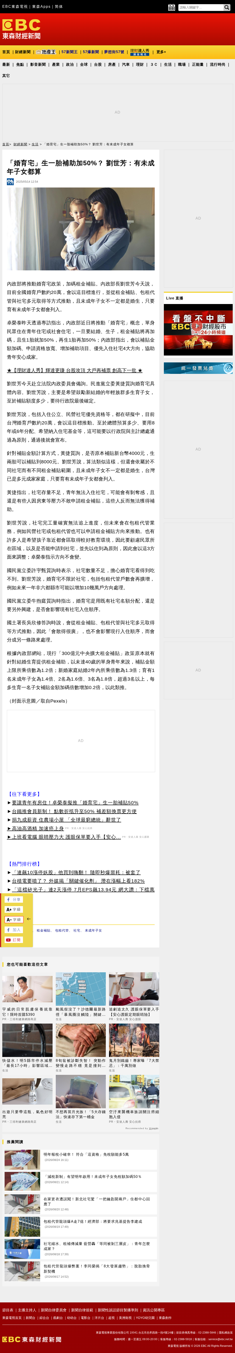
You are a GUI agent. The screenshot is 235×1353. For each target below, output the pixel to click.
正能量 (198, 64)
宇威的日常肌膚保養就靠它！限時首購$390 (27, 1011)
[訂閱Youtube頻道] (14, 942)
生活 (168, 64)
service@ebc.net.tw (220, 1339)
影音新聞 (38, 64)
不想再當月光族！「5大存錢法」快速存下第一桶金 (81, 1114)
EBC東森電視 (15, 6)
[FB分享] (14, 901)
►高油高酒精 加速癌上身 (35, 828)
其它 (6, 76)
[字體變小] (14, 922)
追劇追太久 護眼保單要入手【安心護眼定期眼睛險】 (134, 1011)
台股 (98, 64)
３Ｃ (154, 64)
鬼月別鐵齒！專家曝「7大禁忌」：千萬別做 (134, 1063)
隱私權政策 (226, 1332)
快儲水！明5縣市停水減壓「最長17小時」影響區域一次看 (27, 1063)
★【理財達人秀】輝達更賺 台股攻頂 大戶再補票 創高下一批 (71, 370)
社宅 (76, 930)
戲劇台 (58, 1318)
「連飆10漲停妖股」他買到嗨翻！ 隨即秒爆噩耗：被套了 (76, 872)
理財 (140, 64)
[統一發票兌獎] (198, 373)
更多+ (161, 52)
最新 (6, 64)
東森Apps (41, 6)
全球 (84, 64)
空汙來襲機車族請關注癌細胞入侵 (134, 1114)
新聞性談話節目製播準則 (118, 1310)
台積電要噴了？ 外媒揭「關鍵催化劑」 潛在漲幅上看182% (78, 880)
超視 (111, 1318)
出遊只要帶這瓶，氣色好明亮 (27, 1114)
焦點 (20, 64)
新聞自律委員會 (54, 1310)
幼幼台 (72, 1318)
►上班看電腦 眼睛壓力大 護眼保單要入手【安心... (64, 837)
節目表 (7, 1310)
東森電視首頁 (12, 1318)
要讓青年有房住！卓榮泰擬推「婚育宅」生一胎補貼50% (75, 802)
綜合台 (44, 1318)
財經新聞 (23, 52)
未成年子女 (93, 930)
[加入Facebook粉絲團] (14, 932)
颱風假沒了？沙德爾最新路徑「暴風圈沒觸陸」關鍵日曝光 (81, 1012)
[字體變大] (14, 911)
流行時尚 (218, 64)
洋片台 (99, 1318)
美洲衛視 (125, 1318)
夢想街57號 (114, 52)
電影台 (85, 1318)
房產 (112, 64)
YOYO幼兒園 (145, 1318)
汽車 (126, 64)
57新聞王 (70, 52)
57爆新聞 (91, 52)
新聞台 (30, 1318)
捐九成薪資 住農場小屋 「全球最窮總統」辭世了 (66, 819)
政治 (70, 64)
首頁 (6, 52)
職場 (182, 64)
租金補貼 (43, 930)
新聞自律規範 (82, 1310)
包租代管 (62, 930)
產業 (56, 64)
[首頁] (21, 29)
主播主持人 (27, 1310)
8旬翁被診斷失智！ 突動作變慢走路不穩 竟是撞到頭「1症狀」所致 (81, 1063)
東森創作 (165, 1318)
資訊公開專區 (154, 1310)
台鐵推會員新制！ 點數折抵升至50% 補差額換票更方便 (74, 811)
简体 (59, 6)
